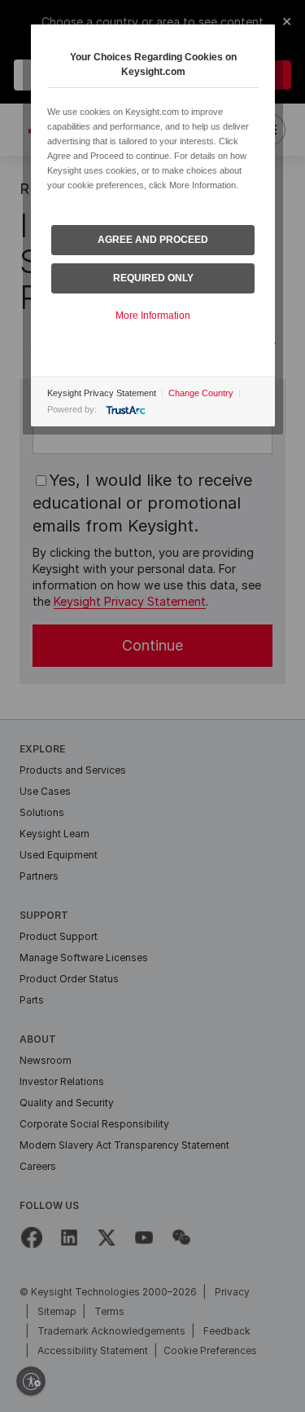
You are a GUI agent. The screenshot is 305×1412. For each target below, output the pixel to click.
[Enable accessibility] (31, 1381)
